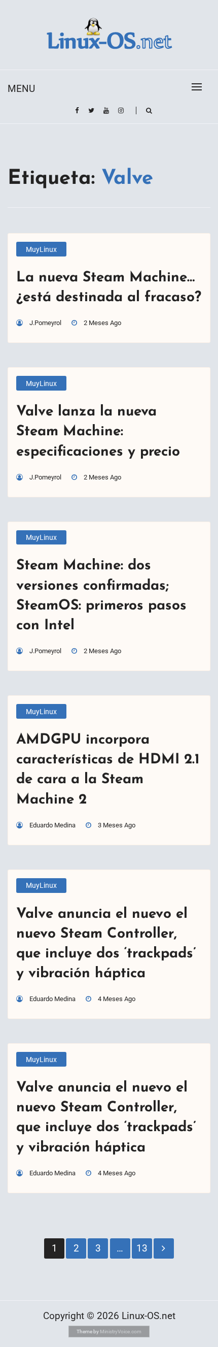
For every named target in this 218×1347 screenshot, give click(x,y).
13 (142, 1248)
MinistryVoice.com (120, 1331)
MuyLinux (41, 249)
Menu (21, 88)
